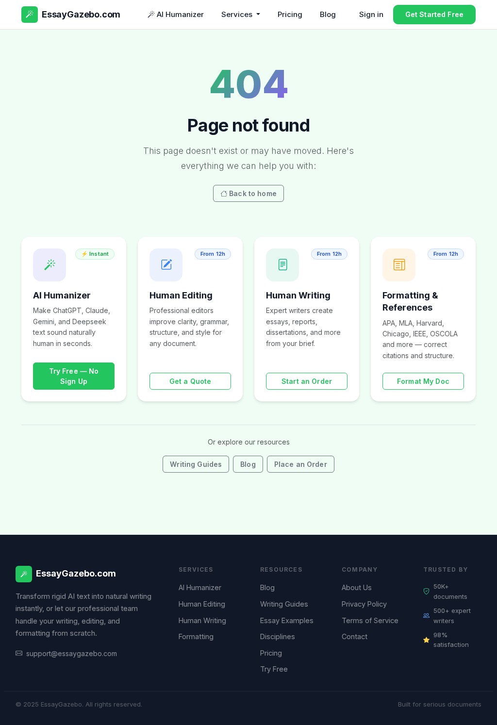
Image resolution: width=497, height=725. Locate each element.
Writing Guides (196, 464)
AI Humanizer (180, 14)
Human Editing (202, 604)
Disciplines (277, 636)
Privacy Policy (364, 604)
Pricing (290, 14)
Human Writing (202, 620)
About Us (357, 587)
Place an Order (300, 464)
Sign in (371, 14)
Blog (328, 14)
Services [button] (237, 14)
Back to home (253, 193)
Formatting (196, 636)
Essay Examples (287, 620)
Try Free (274, 669)
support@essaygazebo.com (71, 653)
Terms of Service (370, 620)
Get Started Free (434, 14)
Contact (354, 636)
